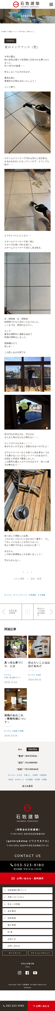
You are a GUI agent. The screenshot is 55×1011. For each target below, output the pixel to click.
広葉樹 (30, 779)
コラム (9, 595)
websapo (27, 987)
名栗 (38, 779)
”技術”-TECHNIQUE (28, 769)
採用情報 (12, 918)
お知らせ (12, 939)
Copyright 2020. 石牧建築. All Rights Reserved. (27, 984)
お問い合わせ (14, 946)
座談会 (44, 775)
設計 (11, 779)
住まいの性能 (14, 904)
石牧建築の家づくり (17, 890)
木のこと (20, 779)
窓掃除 (33, 595)
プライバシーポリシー (40, 953)
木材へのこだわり (16, 897)
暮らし (28, 775)
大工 (20, 775)
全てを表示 (27, 786)
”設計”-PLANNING (28, 762)
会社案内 (12, 911)
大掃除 (42, 595)
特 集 (10, 932)
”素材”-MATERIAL (28, 756)
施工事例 (12, 925)
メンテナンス (21, 595)
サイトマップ (14, 953)
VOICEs (32, 749)
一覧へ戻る (27, 612)
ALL (20, 749)
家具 (36, 775)
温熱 (45, 779)
